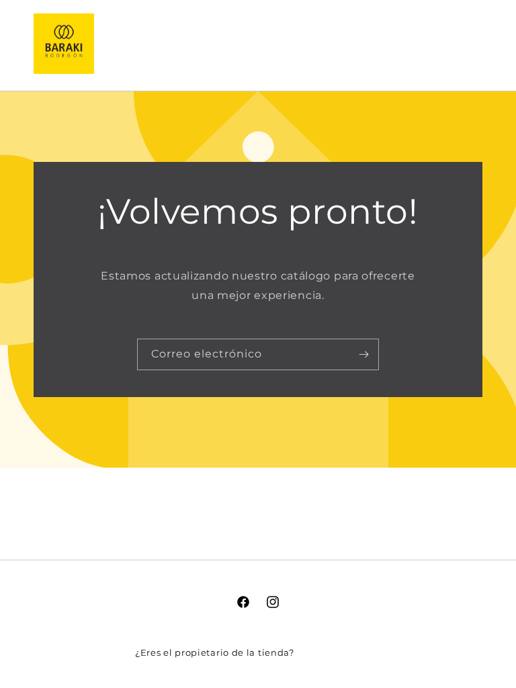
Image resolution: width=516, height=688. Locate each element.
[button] (407, 43)
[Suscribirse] (363, 354)
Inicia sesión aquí (338, 652)
